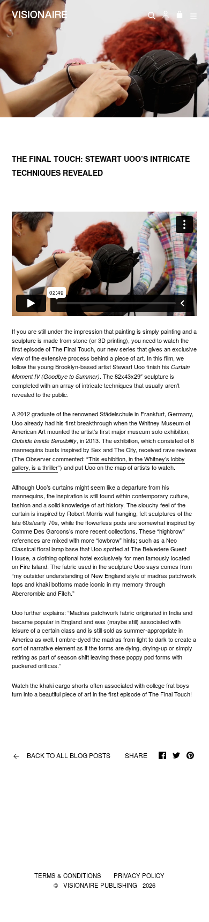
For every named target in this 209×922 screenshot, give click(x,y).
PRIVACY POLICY (139, 875)
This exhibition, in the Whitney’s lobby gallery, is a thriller (98, 463)
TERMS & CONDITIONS (68, 875)
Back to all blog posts (61, 755)
